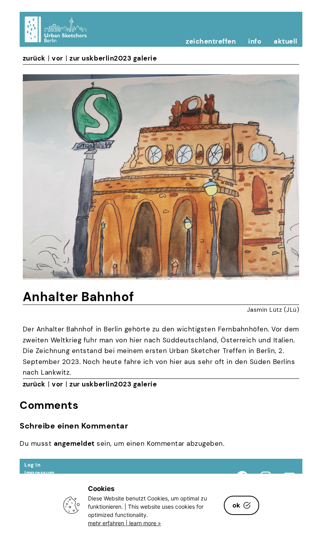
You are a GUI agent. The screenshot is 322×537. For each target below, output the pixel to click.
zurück (34, 58)
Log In (32, 465)
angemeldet (74, 443)
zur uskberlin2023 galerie (113, 58)
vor (57, 58)
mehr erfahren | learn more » (124, 523)
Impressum (39, 472)
